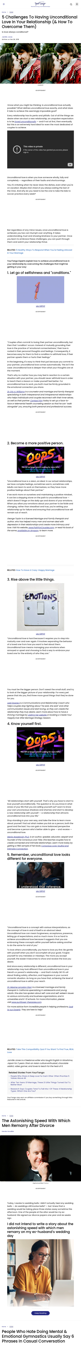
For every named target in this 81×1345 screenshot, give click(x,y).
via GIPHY (40, 306)
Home (4, 12)
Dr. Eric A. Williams (16, 391)
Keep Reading (40, 1313)
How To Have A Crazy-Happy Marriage (35, 570)
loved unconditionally (25, 121)
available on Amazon (27, 530)
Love (11, 12)
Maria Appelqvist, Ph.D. (18, 836)
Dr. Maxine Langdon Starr (19, 987)
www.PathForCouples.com (41, 527)
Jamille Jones (7, 37)
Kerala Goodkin (8, 1131)
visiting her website (37, 715)
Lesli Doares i (13, 703)
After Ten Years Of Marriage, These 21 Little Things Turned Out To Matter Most (41, 1083)
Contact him (36, 400)
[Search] (70, 4)
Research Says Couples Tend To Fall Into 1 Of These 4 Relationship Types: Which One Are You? (41, 1090)
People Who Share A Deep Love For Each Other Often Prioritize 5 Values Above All (40, 1077)
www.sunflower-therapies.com (26, 1002)
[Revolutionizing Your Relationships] (40, 4)
